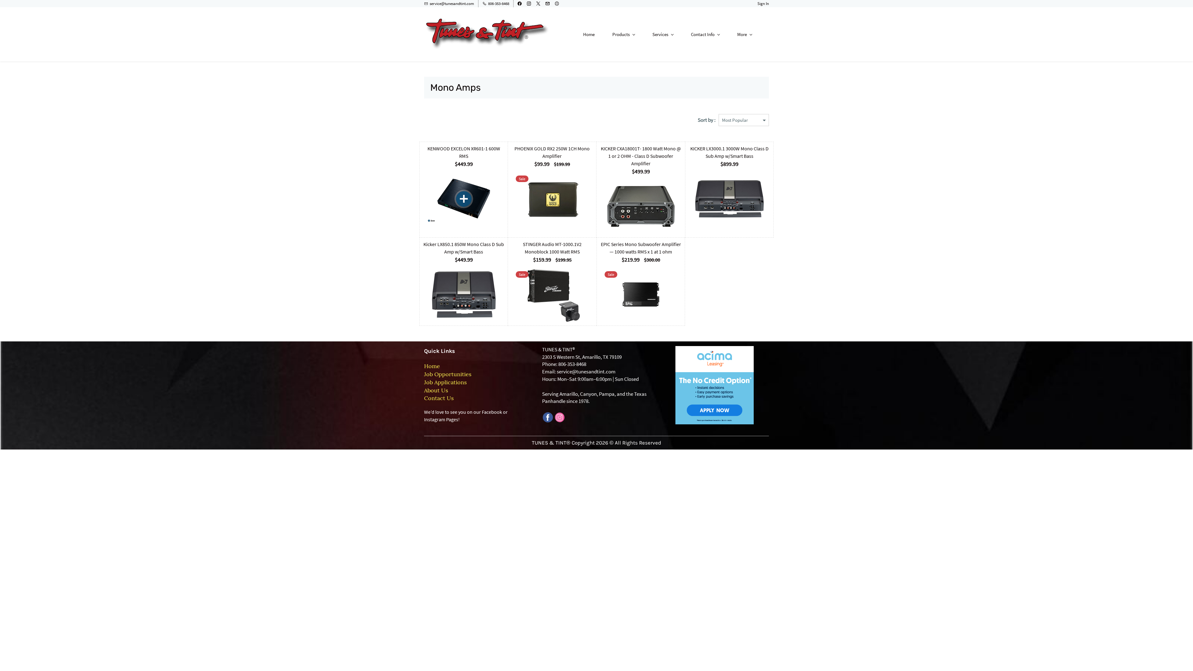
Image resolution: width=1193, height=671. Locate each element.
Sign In (763, 3)
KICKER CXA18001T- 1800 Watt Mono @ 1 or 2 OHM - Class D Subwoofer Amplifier (641, 156)
